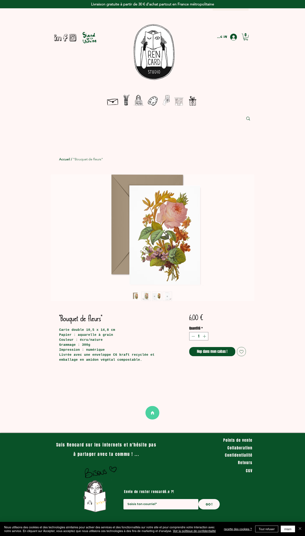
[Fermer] (300, 529)
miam (288, 529)
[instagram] (72, 37)
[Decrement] (193, 336)
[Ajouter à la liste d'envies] (241, 351)
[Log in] (235, 37)
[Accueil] (113, 101)
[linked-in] (57, 37)
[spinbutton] (199, 336)
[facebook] (65, 37)
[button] (246, 37)
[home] (152, 412)
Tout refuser (267, 529)
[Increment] (205, 336)
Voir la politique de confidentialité (194, 531)
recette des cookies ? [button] (238, 529)
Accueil (64, 159)
